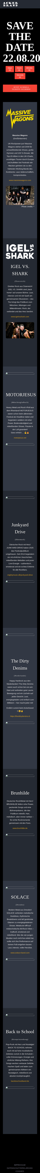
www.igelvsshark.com (20, 317)
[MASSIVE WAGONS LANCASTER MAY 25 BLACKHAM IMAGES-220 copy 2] (20, 187)
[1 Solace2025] (20, 959)
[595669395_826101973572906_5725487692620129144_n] (20, 723)
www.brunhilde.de (20, 828)
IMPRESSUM (20, 1165)
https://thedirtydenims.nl (20, 716)
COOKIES (20, 1171)
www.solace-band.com (20, 953)
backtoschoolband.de (20, 1081)
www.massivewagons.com (20, 180)
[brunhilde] (20, 835)
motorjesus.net (20, 438)
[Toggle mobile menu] (36, 3)
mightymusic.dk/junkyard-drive (20, 575)
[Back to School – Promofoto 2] (20, 1088)
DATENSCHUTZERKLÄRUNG (20, 1168)
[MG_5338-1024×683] (20, 444)
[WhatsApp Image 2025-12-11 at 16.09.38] (20, 581)
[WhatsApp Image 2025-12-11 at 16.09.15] (20, 323)
